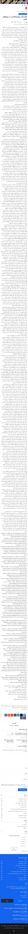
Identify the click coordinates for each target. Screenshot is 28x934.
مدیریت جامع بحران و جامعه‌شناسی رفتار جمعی (17, 811)
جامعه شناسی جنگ (22, 804)
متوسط (23, 841)
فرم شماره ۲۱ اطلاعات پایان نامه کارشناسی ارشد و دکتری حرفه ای (21, 734)
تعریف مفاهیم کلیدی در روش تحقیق (20, 918)
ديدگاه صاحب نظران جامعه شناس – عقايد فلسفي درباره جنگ (15, 908)
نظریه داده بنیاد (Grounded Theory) (20, 915)
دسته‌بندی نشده (23, 806)
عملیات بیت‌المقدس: (21, 8)
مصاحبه (24, 813)
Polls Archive (24, 851)
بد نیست (23, 843)
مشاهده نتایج (14, 849)
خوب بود (23, 839)
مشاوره (24, 828)
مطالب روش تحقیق (20, 11)
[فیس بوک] (24, 715)
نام (26, 768)
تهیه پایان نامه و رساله (22, 826)
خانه (25, 11)
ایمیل (25, 773)
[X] (21, 715)
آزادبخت (24, 22)
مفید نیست (23, 845)
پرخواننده (20, 900)
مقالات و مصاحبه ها (22, 817)
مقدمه (12, 733)
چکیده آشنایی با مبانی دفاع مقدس (20, 904)
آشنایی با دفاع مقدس (22, 800)
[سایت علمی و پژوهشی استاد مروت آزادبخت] (14, 2)
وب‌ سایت (25, 779)
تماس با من (24, 824)
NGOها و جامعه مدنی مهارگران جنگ (20, 911)
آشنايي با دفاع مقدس (22, 798)
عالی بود (23, 837)
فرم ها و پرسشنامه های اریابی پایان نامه (18, 809)
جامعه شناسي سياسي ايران (20, 802)
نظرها (7, 900)
